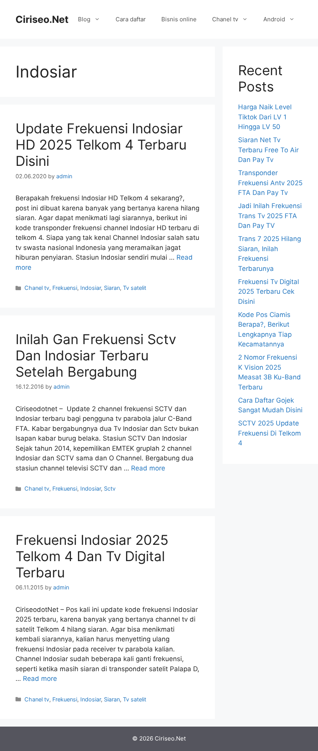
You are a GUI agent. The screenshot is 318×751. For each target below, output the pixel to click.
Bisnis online (179, 19)
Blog (84, 19)
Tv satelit (134, 287)
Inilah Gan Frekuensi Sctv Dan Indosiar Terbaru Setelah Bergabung (96, 355)
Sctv (110, 488)
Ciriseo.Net (42, 19)
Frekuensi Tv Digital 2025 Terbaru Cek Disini (268, 291)
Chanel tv (225, 19)
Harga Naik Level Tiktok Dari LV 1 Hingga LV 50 (265, 117)
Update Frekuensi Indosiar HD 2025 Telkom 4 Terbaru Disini (101, 144)
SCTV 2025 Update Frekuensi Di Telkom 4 (269, 433)
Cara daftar (131, 19)
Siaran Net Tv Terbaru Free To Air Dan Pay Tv (268, 150)
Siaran (112, 287)
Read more (148, 468)
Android (274, 19)
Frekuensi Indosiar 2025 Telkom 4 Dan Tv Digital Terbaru (92, 556)
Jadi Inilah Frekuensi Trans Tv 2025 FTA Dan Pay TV (270, 215)
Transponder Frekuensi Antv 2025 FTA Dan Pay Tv (270, 182)
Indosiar (90, 287)
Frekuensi (64, 287)
